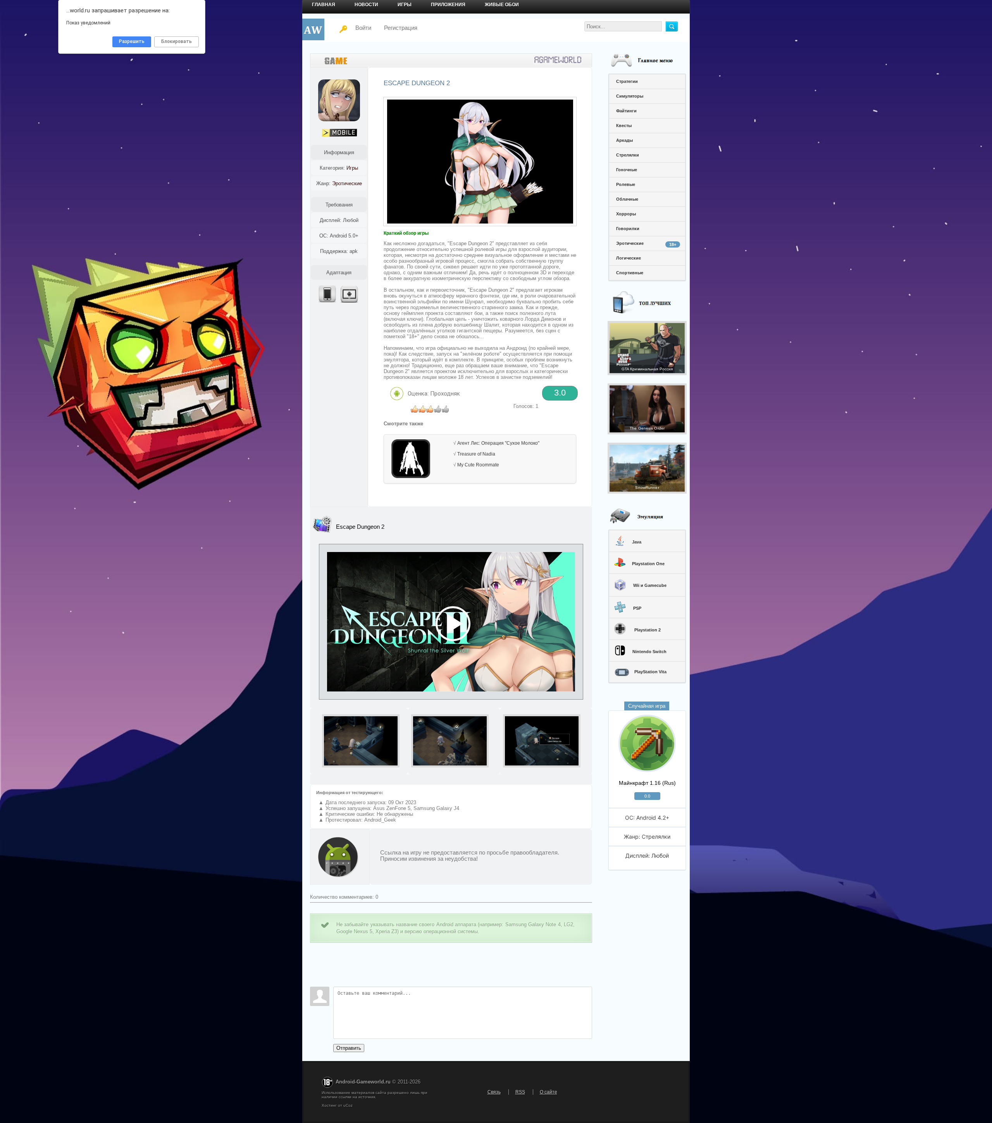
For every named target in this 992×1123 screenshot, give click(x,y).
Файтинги (626, 110)
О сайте (548, 1092)
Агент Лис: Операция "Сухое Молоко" (498, 443)
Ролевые (625, 184)
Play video (451, 621)
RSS (520, 1092)
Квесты (624, 125)
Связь (494, 1092)
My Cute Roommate (478, 465)
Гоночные (626, 169)
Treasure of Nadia (476, 454)
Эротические (646, 244)
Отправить (348, 1048)
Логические (628, 258)
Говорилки (627, 228)
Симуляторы (629, 96)
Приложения (448, 4)
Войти (358, 27)
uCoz (348, 1105)
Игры (405, 4)
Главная (323, 4)
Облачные (627, 199)
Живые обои (502, 4)
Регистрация (400, 27)
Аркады (624, 140)
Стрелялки (627, 155)
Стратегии (627, 81)
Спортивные (629, 272)
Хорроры (626, 214)
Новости (366, 4)
